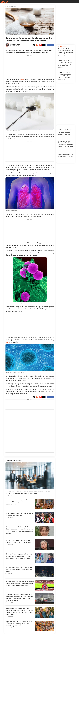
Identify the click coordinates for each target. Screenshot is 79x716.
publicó (7, 342)
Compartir (51, 45)
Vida (15, 6)
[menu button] (77, 2)
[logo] (5, 2)
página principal (9, 6)
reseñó (22, 79)
